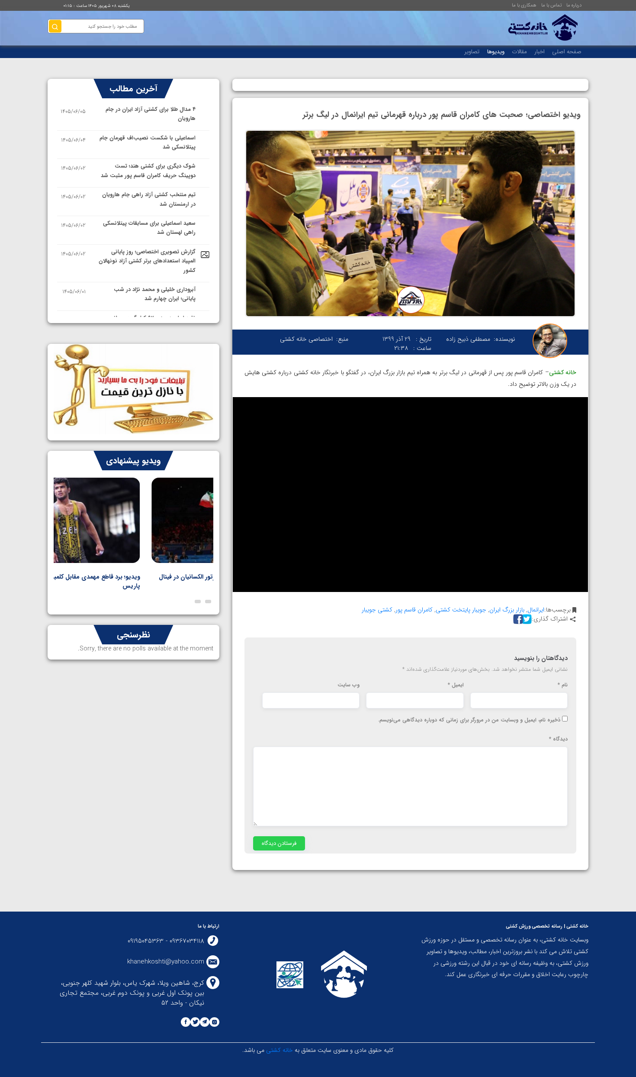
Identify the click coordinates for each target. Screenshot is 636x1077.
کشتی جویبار (377, 610)
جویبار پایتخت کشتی (461, 610)
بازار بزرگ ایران (506, 610)
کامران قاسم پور (414, 610)
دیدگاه (558, 739)
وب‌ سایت (348, 685)
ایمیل (456, 685)
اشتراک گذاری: (550, 619)
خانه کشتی (278, 1050)
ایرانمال (535, 610)
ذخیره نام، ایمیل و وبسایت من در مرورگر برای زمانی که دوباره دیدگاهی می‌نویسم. (469, 720)
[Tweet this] (525, 619)
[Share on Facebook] (517, 619)
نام (563, 685)
